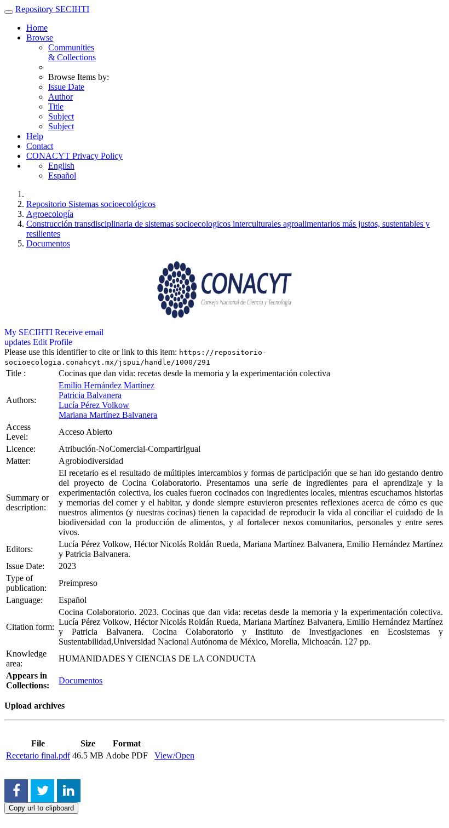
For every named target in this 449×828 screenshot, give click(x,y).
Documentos (48, 243)
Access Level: (18, 431)
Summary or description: (27, 502)
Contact (39, 146)
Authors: (22, 400)
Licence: (22, 448)
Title (56, 106)
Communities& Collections (72, 52)
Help (34, 136)
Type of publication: (27, 583)
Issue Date (66, 86)
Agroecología (49, 214)
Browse (39, 37)
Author (60, 96)
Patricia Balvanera (90, 395)
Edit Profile (52, 342)
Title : (17, 373)
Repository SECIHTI (52, 9)
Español (62, 175)
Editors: (20, 549)
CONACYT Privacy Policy (74, 155)
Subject (61, 116)
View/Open (174, 755)
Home (37, 27)
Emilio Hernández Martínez (106, 385)
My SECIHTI (28, 332)
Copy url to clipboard (41, 808)
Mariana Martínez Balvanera (108, 414)
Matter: (19, 460)
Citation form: (31, 626)
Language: (25, 600)
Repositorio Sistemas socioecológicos (91, 204)
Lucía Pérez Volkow (94, 405)
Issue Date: (26, 566)
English (61, 165)
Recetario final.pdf (38, 755)
